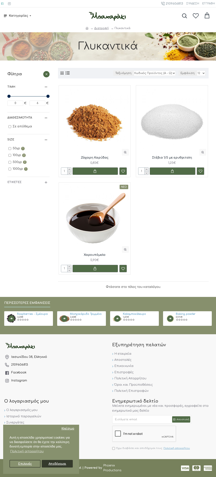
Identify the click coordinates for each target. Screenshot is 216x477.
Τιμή (11, 86)
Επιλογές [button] (25, 463)
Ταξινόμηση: (123, 73)
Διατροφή (101, 28)
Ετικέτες (14, 182)
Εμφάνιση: (188, 73)
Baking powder (186, 314)
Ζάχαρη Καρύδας (94, 157)
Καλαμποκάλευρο (134, 314)
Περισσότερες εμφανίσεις (27, 303)
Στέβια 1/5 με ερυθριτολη (172, 157)
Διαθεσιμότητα (19, 117)
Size (10, 139)
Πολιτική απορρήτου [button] (27, 451)
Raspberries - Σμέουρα (32, 314)
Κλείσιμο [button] (67, 428)
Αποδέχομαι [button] (57, 463)
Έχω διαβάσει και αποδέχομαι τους (153, 448)
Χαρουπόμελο (94, 254)
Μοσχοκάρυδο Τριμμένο (86, 314)
